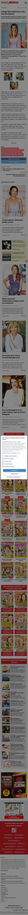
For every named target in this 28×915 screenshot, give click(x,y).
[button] (14, 453)
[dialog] (14, 457)
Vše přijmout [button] (14, 470)
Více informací (16, 451)
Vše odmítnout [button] (14, 474)
